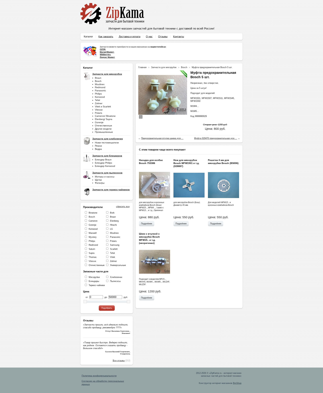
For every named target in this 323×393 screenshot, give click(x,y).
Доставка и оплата (129, 36)
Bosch (98, 81)
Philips (98, 93)
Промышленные (104, 132)
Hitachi (113, 225)
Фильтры (99, 183)
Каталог (88, 36)
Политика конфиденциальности (99, 375)
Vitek (112, 257)
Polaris (98, 113)
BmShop (237, 383)
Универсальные (118, 265)
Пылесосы (115, 281)
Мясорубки (94, 277)
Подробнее (146, 223)
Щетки (98, 179)
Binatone (93, 212)
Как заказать (105, 36)
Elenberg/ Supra (103, 119)
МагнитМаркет (107, 52)
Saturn (92, 249)
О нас (149, 36)
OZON (102, 49)
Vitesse (99, 109)
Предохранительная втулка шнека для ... (162, 138)
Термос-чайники (97, 285)
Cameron (93, 221)
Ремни (98, 145)
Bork (112, 212)
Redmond (100, 87)
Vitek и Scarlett (103, 106)
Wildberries (105, 54)
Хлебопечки (116, 277)
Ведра (98, 149)
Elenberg (114, 221)
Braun (98, 78)
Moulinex (99, 84)
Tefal (97, 100)
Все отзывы (119, 360)
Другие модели (103, 128)
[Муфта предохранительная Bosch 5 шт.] (162, 94)
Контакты (178, 36)
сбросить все (123, 206)
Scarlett (114, 249)
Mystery (93, 237)
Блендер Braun (103, 159)
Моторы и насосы (104, 176)
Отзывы (163, 36)
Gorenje (99, 122)
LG (111, 229)
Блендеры (94, 281)
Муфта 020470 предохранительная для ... (215, 138)
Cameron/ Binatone (105, 116)
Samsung (114, 245)
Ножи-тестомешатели (107, 142)
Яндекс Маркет (107, 57)
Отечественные (103, 125)
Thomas (93, 257)
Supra (91, 253)
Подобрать (106, 308)
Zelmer (98, 103)
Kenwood (100, 97)
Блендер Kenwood (105, 166)
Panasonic (100, 90)
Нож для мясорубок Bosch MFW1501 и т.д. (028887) (186, 163)
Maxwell (93, 233)
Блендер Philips (103, 162)
